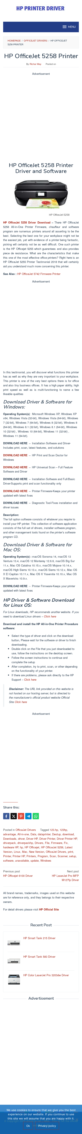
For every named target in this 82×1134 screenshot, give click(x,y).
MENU (72, 27)
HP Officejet (32, 847)
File (47, 843)
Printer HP (19, 856)
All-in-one (23, 834)
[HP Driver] (41, 8)
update (34, 860)
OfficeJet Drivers (26, 830)
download (68, 834)
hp (21, 847)
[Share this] (6, 816)
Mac (24, 852)
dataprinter (44, 834)
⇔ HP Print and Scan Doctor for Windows (35, 457)
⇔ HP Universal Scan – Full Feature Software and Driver (38, 469)
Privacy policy (47, 1125)
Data (33, 834)
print (70, 852)
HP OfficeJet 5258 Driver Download (26, 222)
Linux (17, 852)
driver (21, 839)
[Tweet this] (14, 816)
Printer (7, 856)
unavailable (22, 860)
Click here (50, 616)
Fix (66, 843)
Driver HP (32, 839)
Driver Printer (47, 839)
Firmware (56, 843)
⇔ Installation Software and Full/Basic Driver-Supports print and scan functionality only (39, 481)
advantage (9, 834)
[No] (77, 1119)
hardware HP (10, 847)
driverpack (9, 843)
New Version (36, 852)
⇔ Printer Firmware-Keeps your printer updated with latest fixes (39, 493)
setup (72, 856)
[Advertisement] (41, 117)
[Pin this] (21, 816)
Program (43, 856)
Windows (45, 860)
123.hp (54, 830)
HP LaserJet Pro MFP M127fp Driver (65, 875)
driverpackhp (25, 843)
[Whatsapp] (36, 816)
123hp (63, 830)
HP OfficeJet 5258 (52, 847)
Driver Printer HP (67, 839)
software (8, 860)
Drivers (39, 843)
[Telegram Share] (28, 816)
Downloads (9, 839)
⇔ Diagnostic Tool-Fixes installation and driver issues (40, 505)
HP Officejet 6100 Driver (18, 873)
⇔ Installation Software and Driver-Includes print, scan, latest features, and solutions (37, 445)
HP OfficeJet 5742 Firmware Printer (38, 274)
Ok (28, 1125)
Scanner (62, 856)
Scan (53, 856)
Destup (56, 834)
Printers (31, 856)
